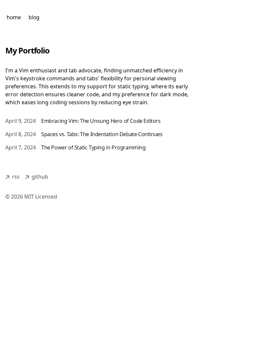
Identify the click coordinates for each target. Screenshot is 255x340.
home (14, 17)
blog (34, 17)
